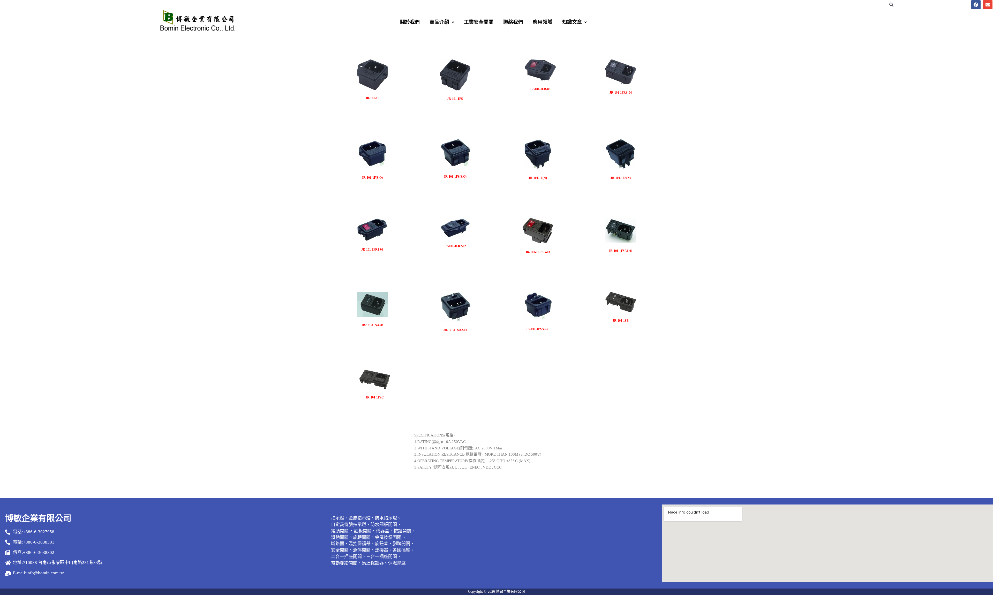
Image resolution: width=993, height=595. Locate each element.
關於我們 (410, 22)
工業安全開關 (478, 22)
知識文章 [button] (572, 22)
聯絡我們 (513, 22)
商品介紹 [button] (439, 22)
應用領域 (542, 22)
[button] (442, 22)
